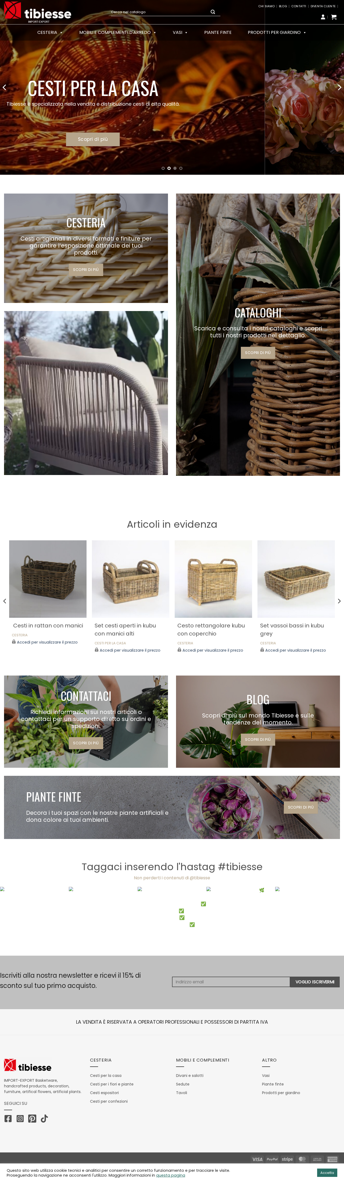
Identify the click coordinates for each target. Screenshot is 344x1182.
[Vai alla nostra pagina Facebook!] (9, 1120)
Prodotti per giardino (274, 32)
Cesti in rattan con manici (47, 625)
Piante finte (218, 32)
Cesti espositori (104, 1092)
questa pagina (170, 1175)
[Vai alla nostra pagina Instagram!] (21, 1120)
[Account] (323, 17)
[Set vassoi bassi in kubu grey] (296, 579)
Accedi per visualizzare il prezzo (47, 642)
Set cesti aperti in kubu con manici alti (125, 629)
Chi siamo (266, 6)
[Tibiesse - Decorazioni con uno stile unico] (37, 12)
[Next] (339, 87)
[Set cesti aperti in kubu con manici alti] (131, 579)
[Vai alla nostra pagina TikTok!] (45, 1120)
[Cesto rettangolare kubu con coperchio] (213, 579)
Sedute (182, 1084)
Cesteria (20, 635)
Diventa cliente (323, 6)
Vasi (177, 32)
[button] (334, 17)
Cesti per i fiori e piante (112, 1084)
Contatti (298, 6)
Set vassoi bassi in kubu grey (292, 629)
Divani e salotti (189, 1075)
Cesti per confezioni (109, 1101)
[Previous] (5, 87)
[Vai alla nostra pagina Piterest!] (33, 1120)
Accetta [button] (327, 1172)
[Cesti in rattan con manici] (48, 579)
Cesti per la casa (110, 643)
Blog (283, 6)
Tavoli (181, 1092)
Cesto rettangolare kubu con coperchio (211, 629)
